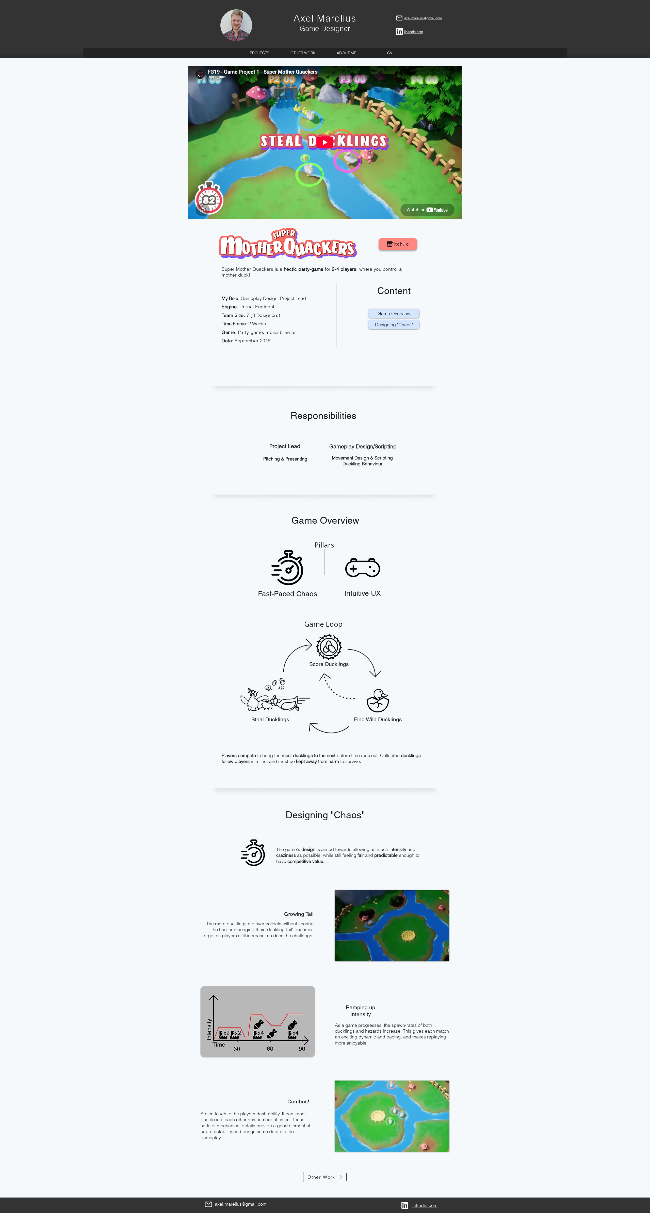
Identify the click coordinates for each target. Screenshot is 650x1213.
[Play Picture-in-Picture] (433, 954)
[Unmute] (350, 954)
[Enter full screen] (442, 954)
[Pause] (341, 954)
